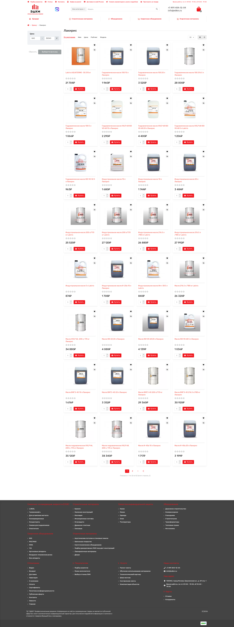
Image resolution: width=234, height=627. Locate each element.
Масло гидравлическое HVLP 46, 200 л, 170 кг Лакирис (79, 447)
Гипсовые (78, 528)
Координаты (170, 599)
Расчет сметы (125, 568)
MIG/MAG (32, 541)
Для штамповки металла (38, 515)
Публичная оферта (36, 594)
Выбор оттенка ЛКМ (83, 574)
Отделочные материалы (189, 19)
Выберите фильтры (50, 52)
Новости (32, 601)
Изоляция (78, 515)
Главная (32, 604)
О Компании (33, 563)
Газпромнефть (35, 512)
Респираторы (125, 522)
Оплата (32, 584)
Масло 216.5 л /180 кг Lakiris (186, 286)
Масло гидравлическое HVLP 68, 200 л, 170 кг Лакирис (115, 447)
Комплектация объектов (129, 584)
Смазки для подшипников (39, 525)
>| (143, 471)
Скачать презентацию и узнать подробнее (123, 2)
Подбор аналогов (36, 2)
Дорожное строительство (175, 509)
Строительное (171, 519)
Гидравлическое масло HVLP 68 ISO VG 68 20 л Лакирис (153, 127)
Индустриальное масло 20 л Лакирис (186, 180)
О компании (33, 581)
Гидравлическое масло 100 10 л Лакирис (115, 74)
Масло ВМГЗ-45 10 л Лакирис (78, 392)
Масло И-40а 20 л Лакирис (186, 446)
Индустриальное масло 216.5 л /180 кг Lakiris (151, 233)
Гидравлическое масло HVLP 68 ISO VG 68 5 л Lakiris (190, 127)
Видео (31, 568)
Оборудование (116, 19)
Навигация (33, 578)
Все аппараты (34, 558)
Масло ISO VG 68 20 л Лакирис (151, 339)
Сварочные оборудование (151, 19)
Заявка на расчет (75, 2)
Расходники (170, 515)
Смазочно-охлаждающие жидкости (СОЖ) (48, 504)
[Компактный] (204, 37)
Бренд (34, 25)
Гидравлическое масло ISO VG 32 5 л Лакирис (80, 180)
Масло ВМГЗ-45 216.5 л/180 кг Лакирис (187, 393)
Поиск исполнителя (82, 571)
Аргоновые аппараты (37, 551)
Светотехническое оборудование (88, 545)
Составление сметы (128, 581)
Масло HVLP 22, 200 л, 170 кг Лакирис (77, 340)
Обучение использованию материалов (135, 571)
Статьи (50, 2)
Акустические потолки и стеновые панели (91, 538)
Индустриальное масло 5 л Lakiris (80, 286)
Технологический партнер (130, 574)
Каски (122, 509)
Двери (77, 555)
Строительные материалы (82, 19)
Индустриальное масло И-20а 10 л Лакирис (116, 287)
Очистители (34, 528)
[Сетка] (200, 37)
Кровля (77, 509)
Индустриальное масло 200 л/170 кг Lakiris (80, 233)
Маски (122, 512)
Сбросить (33, 52)
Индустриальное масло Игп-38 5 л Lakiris (152, 287)
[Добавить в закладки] (94, 45)
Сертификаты (34, 587)
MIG (30, 538)
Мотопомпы (170, 528)
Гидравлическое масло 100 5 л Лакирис (78, 127)
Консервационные (36, 519)
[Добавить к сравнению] (94, 50)
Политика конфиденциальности (41, 591)
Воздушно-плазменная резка (40, 555)
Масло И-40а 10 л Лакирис (149, 446)
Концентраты (34, 522)
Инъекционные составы (84, 519)
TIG (30, 548)
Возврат (32, 571)
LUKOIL (32, 509)
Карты (169, 591)
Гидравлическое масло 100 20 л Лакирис (151, 74)
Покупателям (81, 563)
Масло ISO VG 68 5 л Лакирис (187, 339)
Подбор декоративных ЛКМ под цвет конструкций (94, 548)
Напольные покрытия (83, 541)
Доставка (33, 574)
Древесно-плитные (82, 525)
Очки (122, 519)
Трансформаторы (172, 522)
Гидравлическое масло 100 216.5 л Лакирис (189, 74)
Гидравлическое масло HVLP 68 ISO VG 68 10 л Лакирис (117, 127)
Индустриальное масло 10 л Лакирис (113, 180)
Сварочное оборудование (40, 533)
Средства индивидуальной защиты (135, 504)
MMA (31, 545)
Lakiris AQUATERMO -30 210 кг (78, 73)
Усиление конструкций (84, 512)
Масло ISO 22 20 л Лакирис (113, 339)
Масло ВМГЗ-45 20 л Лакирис (114, 392)
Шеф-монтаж (125, 578)
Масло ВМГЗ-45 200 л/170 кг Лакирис (150, 393)
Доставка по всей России (95, 2)
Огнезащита (79, 522)
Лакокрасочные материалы (85, 551)
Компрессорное (171, 512)
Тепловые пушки (172, 525)
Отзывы (168, 596)
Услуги (123, 563)
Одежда (123, 515)
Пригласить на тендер (150, 2)
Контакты (61, 2)
